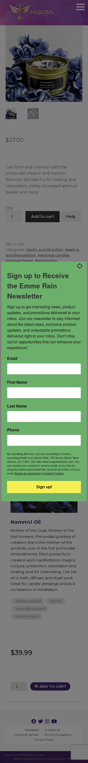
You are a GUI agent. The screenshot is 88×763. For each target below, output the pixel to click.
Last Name (17, 406)
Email (12, 358)
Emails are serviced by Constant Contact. (39, 473)
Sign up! (44, 487)
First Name (17, 382)
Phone (13, 430)
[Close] (79, 266)
